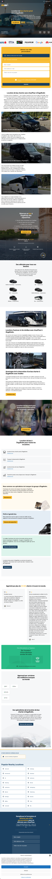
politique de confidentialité (30, 79)
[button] (50, 855)
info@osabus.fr (48, 1)
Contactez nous (10, 453)
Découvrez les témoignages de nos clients (26, 243)
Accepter (26, 866)
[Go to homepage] (5, 4)
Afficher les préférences (26, 874)
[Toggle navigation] (49, 5)
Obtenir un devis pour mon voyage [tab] (14, 55)
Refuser (26, 870)
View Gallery (40, 324)
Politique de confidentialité (26, 877)
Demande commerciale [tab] (12, 59)
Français (2, 1)
